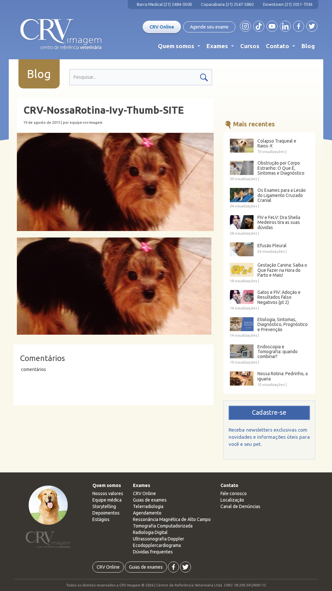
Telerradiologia (148, 506)
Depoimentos (106, 513)
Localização (232, 500)
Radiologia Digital (150, 532)
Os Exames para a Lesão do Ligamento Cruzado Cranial (281, 195)
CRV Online (161, 26)
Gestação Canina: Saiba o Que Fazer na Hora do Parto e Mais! (282, 270)
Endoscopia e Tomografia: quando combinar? (277, 351)
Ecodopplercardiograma (157, 545)
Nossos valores (107, 493)
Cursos (249, 46)
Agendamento (147, 513)
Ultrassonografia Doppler (158, 538)
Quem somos (180, 47)
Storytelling (104, 506)
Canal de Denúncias (240, 506)
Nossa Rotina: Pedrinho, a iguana (282, 376)
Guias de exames (150, 500)
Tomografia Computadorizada (163, 525)
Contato (282, 47)
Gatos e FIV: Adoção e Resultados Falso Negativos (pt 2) (279, 297)
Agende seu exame (209, 26)
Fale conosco (233, 493)
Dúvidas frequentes (153, 551)
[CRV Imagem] (61, 34)
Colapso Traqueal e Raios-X (276, 143)
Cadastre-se (269, 412)
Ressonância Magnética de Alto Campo (172, 519)
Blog (308, 46)
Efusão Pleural (272, 245)
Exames (221, 47)
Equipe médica (107, 500)
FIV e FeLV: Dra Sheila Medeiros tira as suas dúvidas (278, 222)
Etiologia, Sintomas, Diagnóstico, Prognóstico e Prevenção (282, 324)
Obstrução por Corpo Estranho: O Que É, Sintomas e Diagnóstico (280, 168)
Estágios (101, 519)
